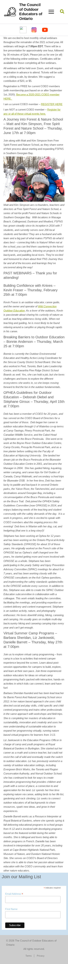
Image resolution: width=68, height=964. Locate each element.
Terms (28, 955)
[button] (62, 12)
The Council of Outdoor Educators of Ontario (30, 12)
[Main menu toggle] (51, 12)
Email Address (14, 894)
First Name (11, 909)
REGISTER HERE (51, 104)
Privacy (40, 955)
